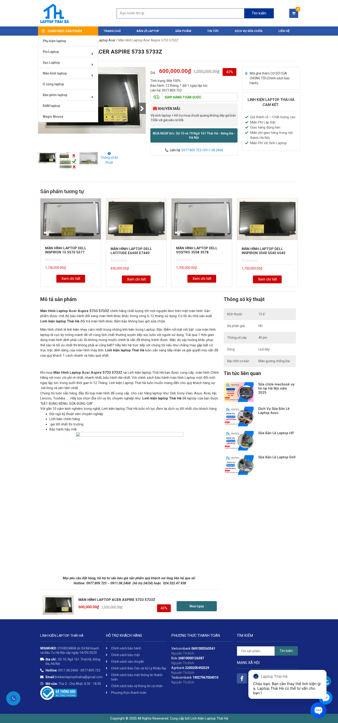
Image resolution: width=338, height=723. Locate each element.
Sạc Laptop (51, 62)
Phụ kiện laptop (54, 41)
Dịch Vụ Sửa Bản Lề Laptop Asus (273, 411)
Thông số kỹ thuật (109, 160)
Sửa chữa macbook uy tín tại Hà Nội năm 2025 (276, 388)
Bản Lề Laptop (148, 31)
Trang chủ (112, 31)
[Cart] (293, 13)
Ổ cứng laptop (53, 84)
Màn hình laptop (55, 73)
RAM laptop (51, 106)
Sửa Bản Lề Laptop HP (276, 433)
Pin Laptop (51, 52)
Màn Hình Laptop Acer (99, 40)
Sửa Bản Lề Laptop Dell (276, 457)
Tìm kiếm (259, 13)
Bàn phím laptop (55, 95)
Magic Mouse (53, 116)
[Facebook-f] (242, 678)
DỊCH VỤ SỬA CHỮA (249, 31)
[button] (194, 135)
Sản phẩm (183, 31)
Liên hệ (283, 31)
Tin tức (213, 31)
